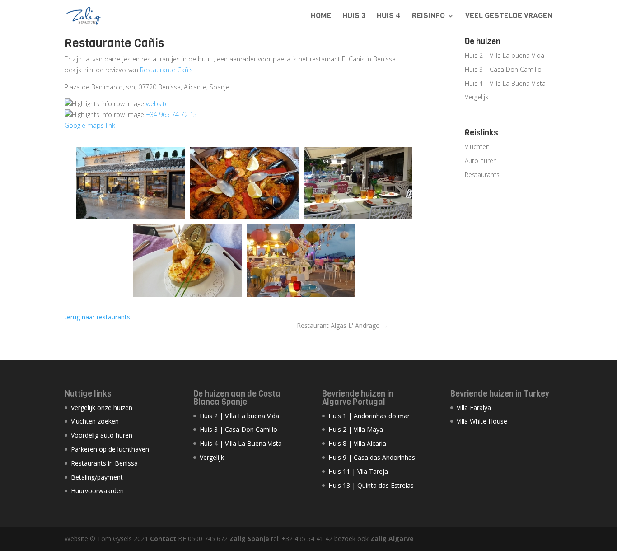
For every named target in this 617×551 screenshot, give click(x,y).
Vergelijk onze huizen (101, 407)
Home (321, 17)
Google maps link (90, 125)
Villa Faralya (474, 407)
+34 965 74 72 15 (171, 114)
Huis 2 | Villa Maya (355, 429)
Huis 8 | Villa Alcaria (357, 443)
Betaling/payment (97, 477)
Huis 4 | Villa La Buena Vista (505, 83)
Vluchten (477, 146)
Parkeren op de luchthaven (110, 449)
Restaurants (482, 174)
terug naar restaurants (97, 317)
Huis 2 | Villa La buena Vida (504, 55)
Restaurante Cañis (166, 69)
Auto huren (481, 160)
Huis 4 (389, 17)
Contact (163, 538)
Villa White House (482, 421)
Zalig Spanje (249, 538)
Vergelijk (476, 97)
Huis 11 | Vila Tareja (358, 471)
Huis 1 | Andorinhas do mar (369, 415)
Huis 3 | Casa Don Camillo (503, 69)
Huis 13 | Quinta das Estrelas (371, 485)
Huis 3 (353, 17)
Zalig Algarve (392, 538)
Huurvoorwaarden (97, 490)
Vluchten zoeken (95, 421)
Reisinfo (428, 17)
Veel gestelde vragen (508, 17)
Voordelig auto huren (101, 435)
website (157, 103)
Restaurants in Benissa (104, 463)
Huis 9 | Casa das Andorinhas (371, 457)
